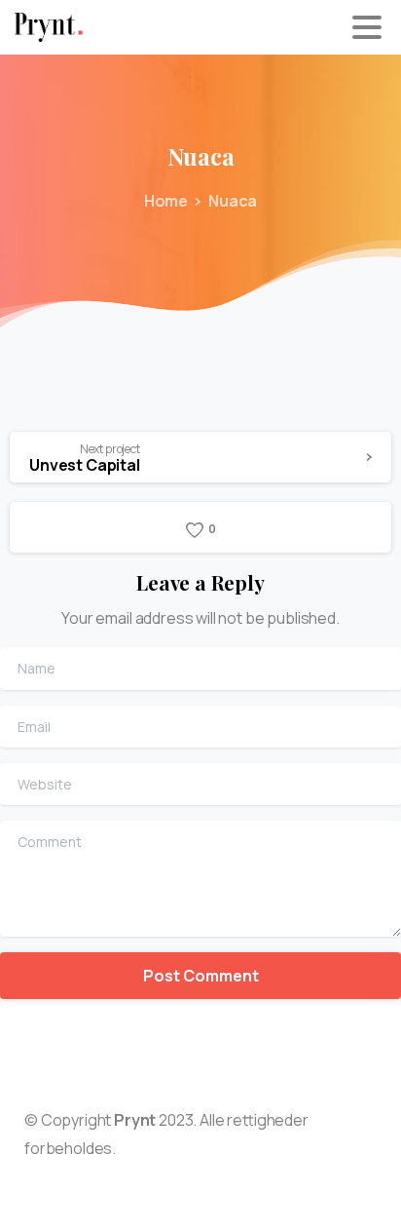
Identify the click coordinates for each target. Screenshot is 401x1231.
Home (166, 201)
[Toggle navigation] (366, 27)
